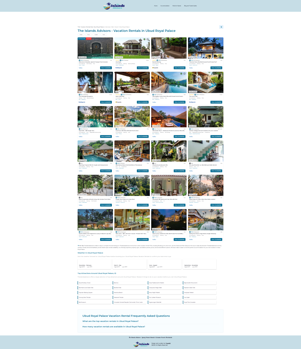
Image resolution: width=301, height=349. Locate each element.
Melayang (84, 99)
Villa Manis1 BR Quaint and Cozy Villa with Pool (164, 199)
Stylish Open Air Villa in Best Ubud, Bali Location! (202, 199)
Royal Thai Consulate (189, 302)
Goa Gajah (187, 297)
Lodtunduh (195, 65)
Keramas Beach (118, 292)
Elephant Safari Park (189, 287)
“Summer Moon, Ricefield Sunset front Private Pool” (203, 62)
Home (155, 6)
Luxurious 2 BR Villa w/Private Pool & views (127, 130)
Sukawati (118, 202)
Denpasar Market (189, 292)
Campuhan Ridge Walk (155, 287)
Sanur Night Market (154, 292)
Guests (96, 34)
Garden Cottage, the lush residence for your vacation (203, 130)
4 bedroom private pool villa (160, 165)
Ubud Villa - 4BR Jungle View (86, 130)
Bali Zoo (116, 283)
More (104, 34)
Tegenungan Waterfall (155, 302)
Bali (79, 99)
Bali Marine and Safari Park (86, 287)
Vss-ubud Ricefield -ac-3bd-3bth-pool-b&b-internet (203, 165)
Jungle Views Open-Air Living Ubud (125, 199)
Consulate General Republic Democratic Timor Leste (128, 302)
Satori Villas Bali (120, 96)
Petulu (120, 133)
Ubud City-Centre (196, 133)
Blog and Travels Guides (190, 6)
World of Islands (177, 6)
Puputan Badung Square (85, 292)
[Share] (221, 27)
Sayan (83, 65)
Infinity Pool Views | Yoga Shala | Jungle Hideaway (202, 233)
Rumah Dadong (156, 62)
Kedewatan (121, 65)
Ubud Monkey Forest (84, 283)
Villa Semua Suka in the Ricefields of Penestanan (129, 165)
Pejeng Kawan (85, 133)
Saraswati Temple (118, 297)
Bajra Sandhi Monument (190, 283)
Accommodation (165, 6)
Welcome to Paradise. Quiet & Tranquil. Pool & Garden (93, 62)
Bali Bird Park (117, 287)
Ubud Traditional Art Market (156, 283)
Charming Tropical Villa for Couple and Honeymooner (93, 165)
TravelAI (168, 343)
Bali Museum (82, 302)
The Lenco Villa (193, 96)
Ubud (80, 65)
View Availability (106, 68)
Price (88, 34)
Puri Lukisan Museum (155, 297)
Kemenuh (123, 202)
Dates (81, 34)
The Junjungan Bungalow (86, 96)
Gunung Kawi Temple (85, 297)
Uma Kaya (118, 62)
